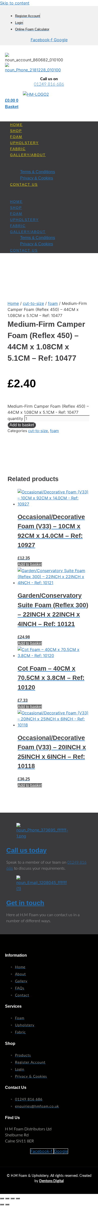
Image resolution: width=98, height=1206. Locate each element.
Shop (16, 131)
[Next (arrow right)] (7, 1204)
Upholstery (24, 143)
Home (16, 125)
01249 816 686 (49, 84)
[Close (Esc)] (18, 1198)
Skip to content (14, 3)
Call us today (26, 850)
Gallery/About (28, 155)
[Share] (13, 1198)
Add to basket (22, 425)
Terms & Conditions (37, 172)
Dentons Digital (51, 1181)
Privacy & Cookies (36, 178)
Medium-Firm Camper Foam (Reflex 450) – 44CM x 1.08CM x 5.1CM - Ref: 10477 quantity (48, 412)
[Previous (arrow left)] (2, 1204)
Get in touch (25, 903)
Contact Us (24, 184)
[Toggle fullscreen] (7, 1198)
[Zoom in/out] (2, 1198)
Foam (16, 137)
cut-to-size (33, 303)
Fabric (18, 149)
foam (53, 303)
